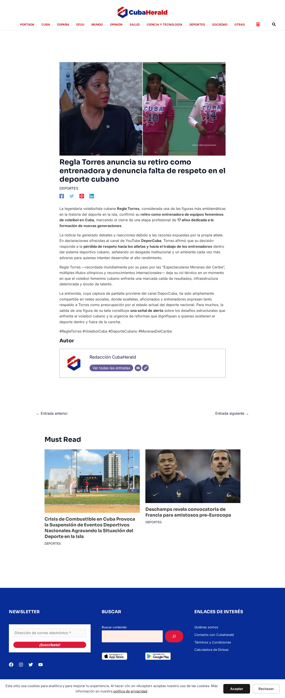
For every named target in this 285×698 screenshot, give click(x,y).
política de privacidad (130, 691)
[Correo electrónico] (138, 368)
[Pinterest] (81, 196)
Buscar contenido (114, 627)
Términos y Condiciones (212, 642)
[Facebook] (61, 196)
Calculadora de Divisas (211, 649)
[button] (274, 24)
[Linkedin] (92, 196)
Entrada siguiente (232, 413)
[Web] (145, 368)
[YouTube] (40, 664)
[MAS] (174, 636)
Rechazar (266, 689)
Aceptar (236, 689)
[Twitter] (71, 196)
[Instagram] (21, 664)
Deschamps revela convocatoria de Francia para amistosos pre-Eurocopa (188, 512)
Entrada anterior (52, 413)
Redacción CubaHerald (113, 357)
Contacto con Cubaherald (214, 635)
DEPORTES (68, 188)
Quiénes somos (206, 627)
